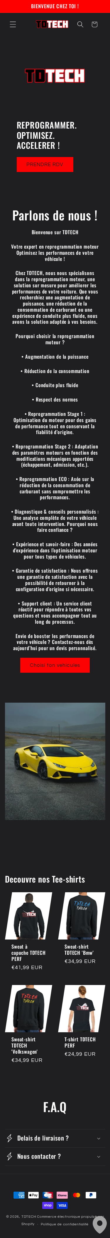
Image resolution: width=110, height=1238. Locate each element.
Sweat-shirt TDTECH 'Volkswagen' (24, 1045)
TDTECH (29, 1217)
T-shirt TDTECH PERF (80, 1042)
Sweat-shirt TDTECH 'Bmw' (79, 950)
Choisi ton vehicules (55, 665)
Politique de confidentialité (65, 1224)
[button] (13, 24)
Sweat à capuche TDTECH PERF (28, 953)
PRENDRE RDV (45, 164)
